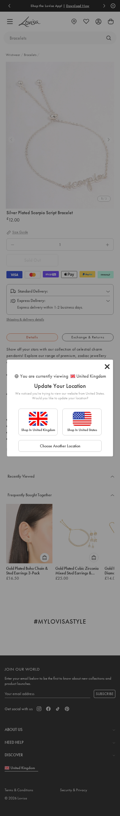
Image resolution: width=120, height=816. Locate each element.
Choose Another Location (60, 446)
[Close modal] (107, 367)
